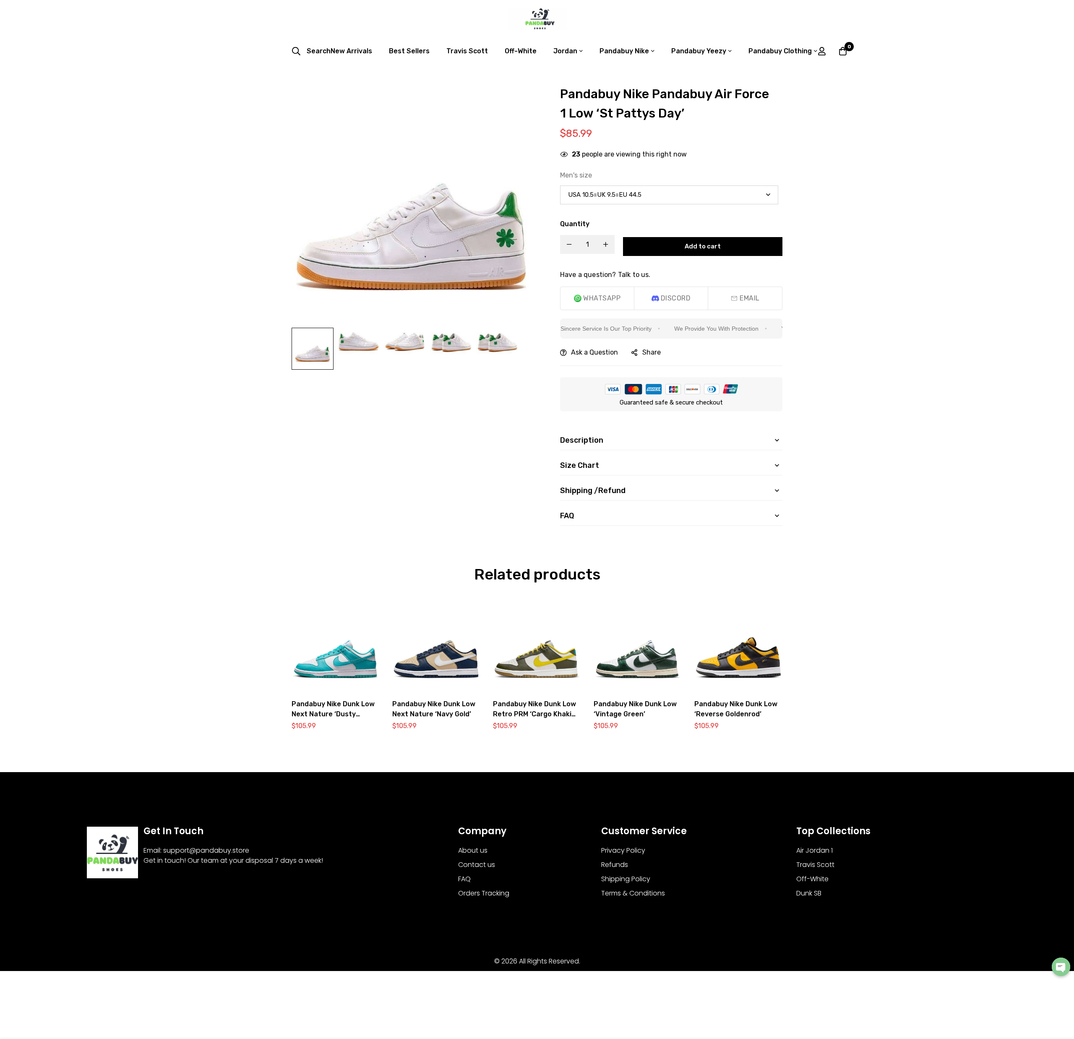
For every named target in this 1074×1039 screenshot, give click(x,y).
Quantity (574, 224)
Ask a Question (594, 352)
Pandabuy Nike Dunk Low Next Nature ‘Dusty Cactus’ (333, 714)
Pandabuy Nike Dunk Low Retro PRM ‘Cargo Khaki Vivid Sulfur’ (534, 714)
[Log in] (821, 51)
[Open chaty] (1061, 967)
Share (651, 352)
